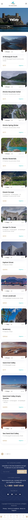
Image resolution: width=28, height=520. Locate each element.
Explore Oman (8, 262)
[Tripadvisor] (20, 494)
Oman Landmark (9, 296)
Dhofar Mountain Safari (12, 92)
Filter (17, 517)
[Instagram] (16, 494)
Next (7, 454)
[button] (1, 517)
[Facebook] (8, 494)
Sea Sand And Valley (11, 433)
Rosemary (7, 329)
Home (4, 517)
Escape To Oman (9, 227)
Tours (23, 517)
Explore (21, 65)
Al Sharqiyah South (10, 57)
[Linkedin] (12, 494)
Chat (11, 517)
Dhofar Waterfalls (9, 159)
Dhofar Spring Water (10, 125)
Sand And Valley (9, 363)
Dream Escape (8, 192)
